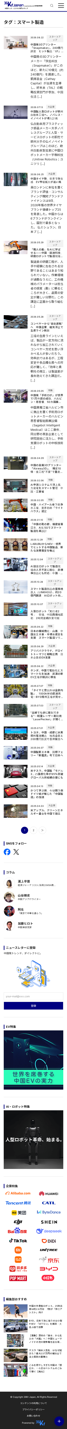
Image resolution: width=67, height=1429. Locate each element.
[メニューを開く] (61, 6)
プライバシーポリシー (33, 1409)
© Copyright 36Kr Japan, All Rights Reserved (33, 1397)
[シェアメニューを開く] (59, 1421)
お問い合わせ (33, 1415)
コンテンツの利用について (33, 1403)
